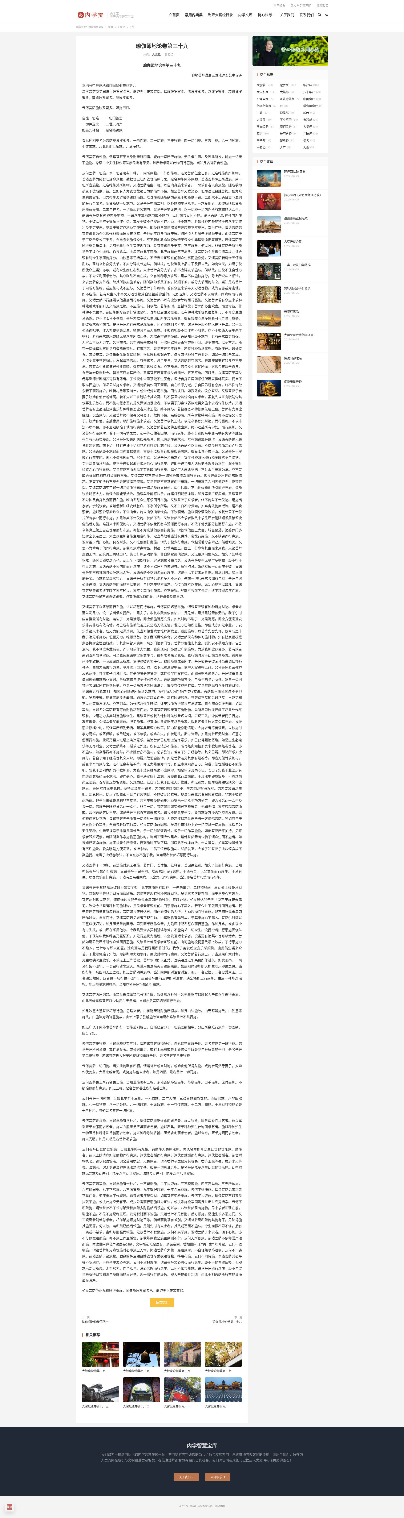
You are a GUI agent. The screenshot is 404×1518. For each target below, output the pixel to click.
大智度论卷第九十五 (95, 1406)
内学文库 (245, 15)
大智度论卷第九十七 (218, 1371)
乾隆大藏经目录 (220, 15)
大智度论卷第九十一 (177, 1406)
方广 (285, 147)
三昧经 (310, 133)
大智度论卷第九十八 (177, 1371)
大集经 (310, 126)
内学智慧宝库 (90, 15)
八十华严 (312, 92)
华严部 (264, 140)
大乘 (309, 147)
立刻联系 (217, 1477)
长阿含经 (289, 133)
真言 (263, 133)
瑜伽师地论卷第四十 (95, 1321)
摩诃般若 (288, 126)
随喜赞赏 (162, 1302)
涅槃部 (287, 113)
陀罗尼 (288, 85)
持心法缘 (265, 15)
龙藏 (110, 27)
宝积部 (310, 119)
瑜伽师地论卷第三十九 (162, 46)
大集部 (287, 92)
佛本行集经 (267, 106)
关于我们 (287, 15)
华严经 (311, 85)
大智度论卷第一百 (94, 1371)
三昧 (262, 113)
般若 (309, 113)
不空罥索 (289, 119)
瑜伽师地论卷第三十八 (227, 1321)
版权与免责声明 (301, 5)
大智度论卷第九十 (217, 1406)
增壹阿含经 (313, 106)
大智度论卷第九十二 (136, 1406)
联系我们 (306, 15)
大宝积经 (266, 92)
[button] (324, 51)
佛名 (309, 140)
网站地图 (220, 1506)
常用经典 (279, 5)
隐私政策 (322, 5)
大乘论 (121, 27)
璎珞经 (287, 140)
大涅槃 (264, 119)
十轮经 (264, 147)
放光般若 (265, 126)
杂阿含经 (265, 99)
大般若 (265, 85)
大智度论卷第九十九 (136, 1371)
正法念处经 (290, 99)
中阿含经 (312, 99)
